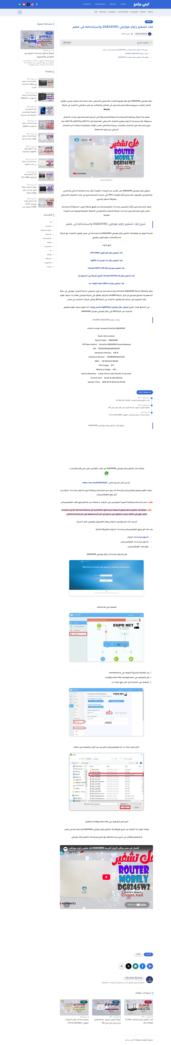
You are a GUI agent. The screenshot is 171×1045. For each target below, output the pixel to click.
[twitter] (28, 4)
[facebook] (36, 4)
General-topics (46, 230)
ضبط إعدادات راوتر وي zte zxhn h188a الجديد (29, 84)
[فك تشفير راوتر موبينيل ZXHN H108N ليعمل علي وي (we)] (46, 203)
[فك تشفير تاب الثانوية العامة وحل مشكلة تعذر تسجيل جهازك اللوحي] (46, 111)
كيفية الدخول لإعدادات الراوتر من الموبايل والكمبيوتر (39, 55)
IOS (96, 12)
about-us (113, 4)
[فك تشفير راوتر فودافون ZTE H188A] (46, 176)
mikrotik (48, 259)
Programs (134, 12)
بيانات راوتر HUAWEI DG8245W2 (136, 54)
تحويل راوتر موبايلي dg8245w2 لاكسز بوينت (109, 307)
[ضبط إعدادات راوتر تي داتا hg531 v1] (46, 163)
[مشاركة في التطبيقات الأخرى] (121, 966)
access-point (47, 238)
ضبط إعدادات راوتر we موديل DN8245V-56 (29, 98)
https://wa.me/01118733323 (94, 483)
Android (102, 12)
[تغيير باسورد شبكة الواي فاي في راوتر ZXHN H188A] (46, 189)
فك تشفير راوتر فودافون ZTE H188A (29, 176)
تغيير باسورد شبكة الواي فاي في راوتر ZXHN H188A (29, 190)
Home (150, 12)
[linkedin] (19, 4)
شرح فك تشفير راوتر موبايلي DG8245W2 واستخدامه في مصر (125, 50)
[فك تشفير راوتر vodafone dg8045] (46, 150)
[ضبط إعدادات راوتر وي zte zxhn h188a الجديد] (46, 83)
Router (143, 12)
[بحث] (20, 12)
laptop (49, 255)
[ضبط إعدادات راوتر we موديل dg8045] (46, 125)
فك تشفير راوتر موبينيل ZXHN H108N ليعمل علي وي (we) (29, 204)
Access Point (123, 12)
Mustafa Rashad (141, 34)
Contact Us (87, 4)
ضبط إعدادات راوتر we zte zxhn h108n (29, 137)
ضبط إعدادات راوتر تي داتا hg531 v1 (29, 163)
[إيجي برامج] (141, 4)
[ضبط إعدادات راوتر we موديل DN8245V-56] (46, 97)
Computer (112, 12)
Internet (48, 234)
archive (123, 4)
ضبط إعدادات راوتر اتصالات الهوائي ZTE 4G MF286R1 (129, 415)
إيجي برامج (129, 1040)
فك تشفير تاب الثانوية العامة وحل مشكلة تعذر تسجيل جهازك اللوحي (29, 112)
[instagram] (32, 4)
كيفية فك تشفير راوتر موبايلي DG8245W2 (133, 57)
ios (51, 251)
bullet (49, 243)
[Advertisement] (106, 83)
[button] (142, 966)
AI (51, 222)
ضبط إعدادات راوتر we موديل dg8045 (29, 125)
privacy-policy (100, 4)
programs (48, 263)
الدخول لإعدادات (141, 537)
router (149, 22)
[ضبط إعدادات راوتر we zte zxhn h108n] (46, 138)
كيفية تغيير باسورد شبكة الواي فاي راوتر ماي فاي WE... (128, 408)
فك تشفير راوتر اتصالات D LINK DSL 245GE (132, 401)
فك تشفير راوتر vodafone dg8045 (29, 150)
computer (48, 247)
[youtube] (23, 4)
